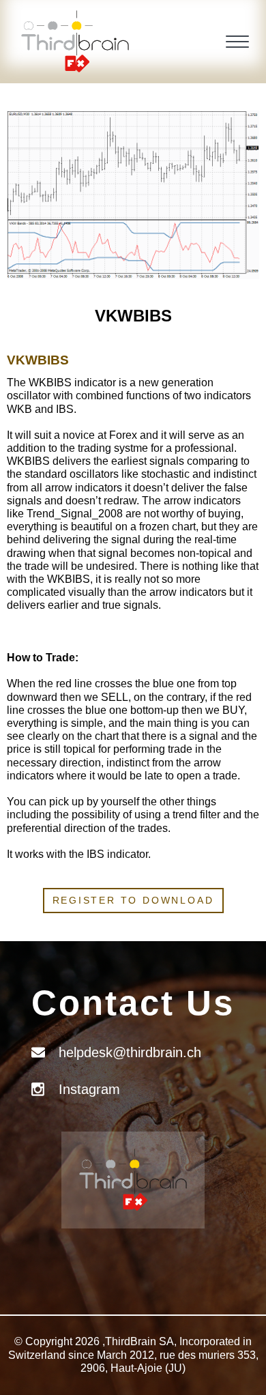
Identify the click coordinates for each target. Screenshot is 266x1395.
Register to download (133, 900)
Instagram (89, 1089)
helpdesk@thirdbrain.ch (130, 1052)
